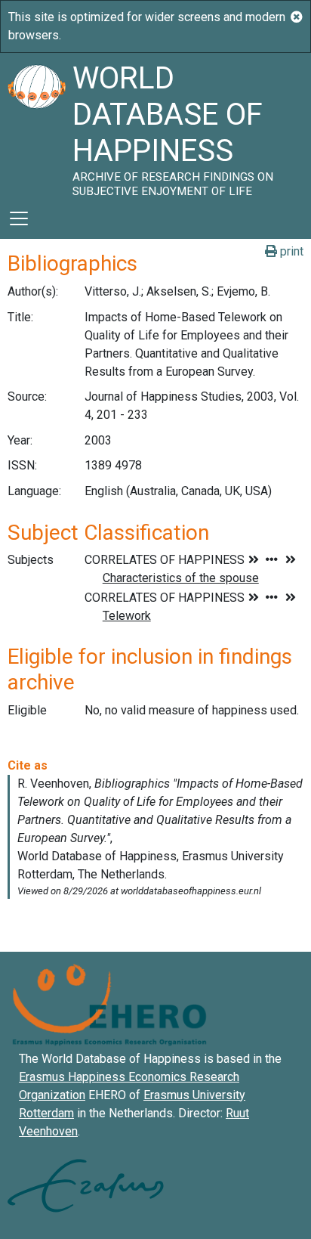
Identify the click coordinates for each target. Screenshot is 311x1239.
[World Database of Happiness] (36, 125)
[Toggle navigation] (19, 218)
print (290, 251)
